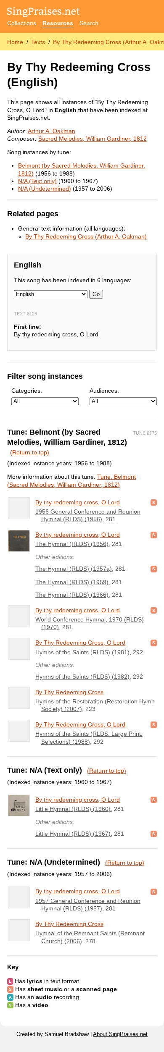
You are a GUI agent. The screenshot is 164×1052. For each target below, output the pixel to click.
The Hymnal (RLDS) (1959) (71, 582)
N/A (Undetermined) (44, 188)
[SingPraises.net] (43, 12)
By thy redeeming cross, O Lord (77, 502)
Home (15, 42)
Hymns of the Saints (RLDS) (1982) (82, 676)
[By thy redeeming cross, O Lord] (19, 508)
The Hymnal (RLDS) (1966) (71, 594)
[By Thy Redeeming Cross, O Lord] (19, 649)
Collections (21, 23)
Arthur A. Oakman (51, 131)
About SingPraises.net (120, 1034)
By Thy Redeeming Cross (69, 692)
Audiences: (104, 390)
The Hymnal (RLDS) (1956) (71, 543)
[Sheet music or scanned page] (154, 502)
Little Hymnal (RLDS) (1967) (73, 833)
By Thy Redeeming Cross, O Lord (80, 642)
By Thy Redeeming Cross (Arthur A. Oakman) (86, 236)
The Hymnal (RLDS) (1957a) (73, 568)
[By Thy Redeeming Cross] (19, 698)
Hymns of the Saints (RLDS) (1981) (82, 652)
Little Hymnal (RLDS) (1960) (73, 808)
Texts (38, 42)
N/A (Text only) (37, 181)
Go (96, 294)
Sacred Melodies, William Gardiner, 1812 (92, 138)
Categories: (26, 390)
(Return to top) (29, 452)
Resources (57, 23)
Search (88, 23)
